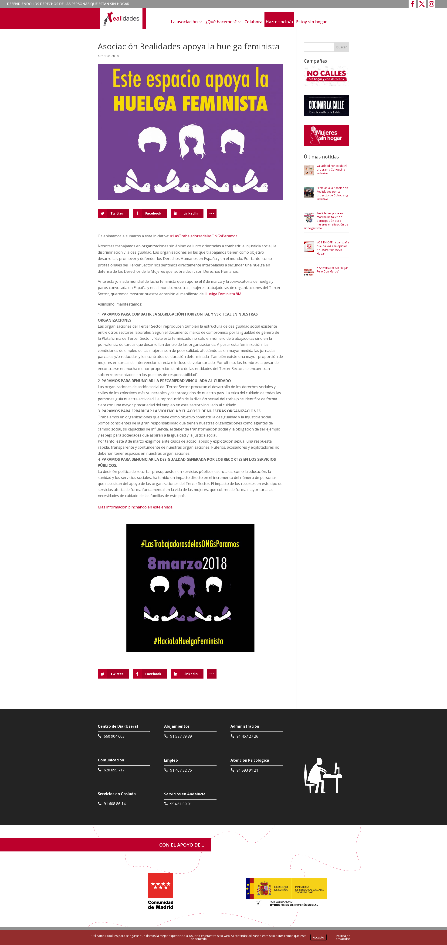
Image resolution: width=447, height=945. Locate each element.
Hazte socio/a (279, 21)
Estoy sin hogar (311, 21)
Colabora (253, 21)
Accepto (318, 937)
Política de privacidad (343, 937)
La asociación (184, 21)
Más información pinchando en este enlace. (135, 507)
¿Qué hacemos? (221, 21)
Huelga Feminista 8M (223, 293)
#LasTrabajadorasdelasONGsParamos (203, 236)
